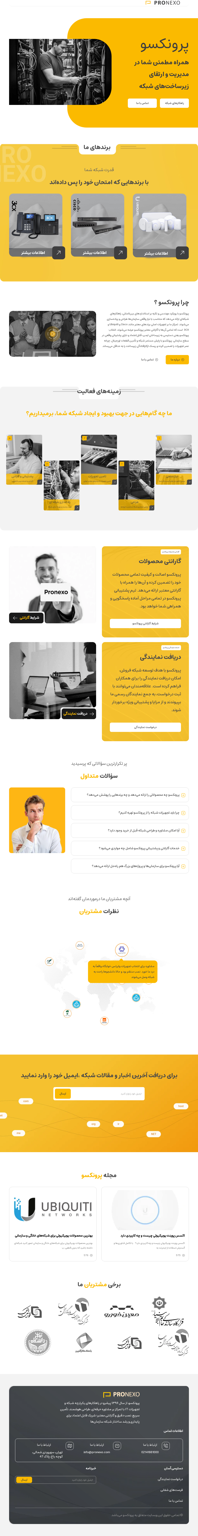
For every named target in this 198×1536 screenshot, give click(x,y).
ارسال (63, 1093)
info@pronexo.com (97, 1451)
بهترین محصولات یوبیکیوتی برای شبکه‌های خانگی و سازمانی (54, 1235)
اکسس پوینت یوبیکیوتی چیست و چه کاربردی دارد (152, 1235)
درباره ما (175, 359)
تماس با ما (142, 103)
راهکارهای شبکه (174, 103)
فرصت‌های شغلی (171, 1490)
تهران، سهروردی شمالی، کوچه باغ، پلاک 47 (47, 1454)
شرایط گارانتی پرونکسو (145, 623)
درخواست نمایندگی (145, 727)
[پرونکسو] (163, 3)
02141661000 (150, 1451)
